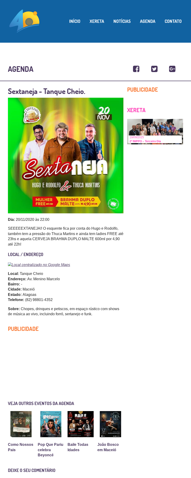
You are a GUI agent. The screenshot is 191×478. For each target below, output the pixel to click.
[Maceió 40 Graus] (24, 21)
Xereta (97, 21)
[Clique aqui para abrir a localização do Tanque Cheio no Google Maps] (65, 265)
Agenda (147, 21)
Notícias (122, 21)
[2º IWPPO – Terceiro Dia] (155, 131)
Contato (173, 21)
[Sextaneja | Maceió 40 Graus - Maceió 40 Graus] (136, 69)
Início (74, 21)
